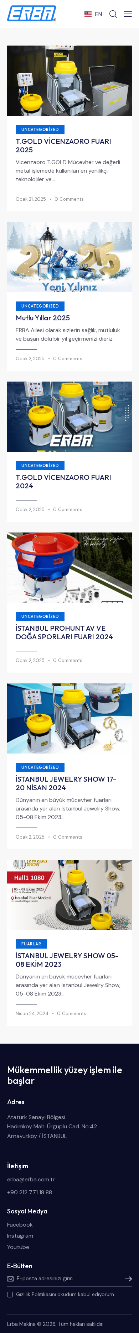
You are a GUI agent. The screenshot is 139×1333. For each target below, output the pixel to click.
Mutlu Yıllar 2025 (43, 318)
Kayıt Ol (126, 1279)
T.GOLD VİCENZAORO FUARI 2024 (63, 481)
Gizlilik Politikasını (36, 1294)
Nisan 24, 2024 (32, 1014)
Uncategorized (40, 129)
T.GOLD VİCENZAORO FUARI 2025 (63, 145)
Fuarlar (31, 943)
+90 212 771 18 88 (29, 1192)
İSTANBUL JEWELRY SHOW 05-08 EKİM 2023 (67, 960)
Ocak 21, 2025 (31, 199)
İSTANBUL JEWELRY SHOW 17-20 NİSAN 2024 (66, 783)
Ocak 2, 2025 (30, 359)
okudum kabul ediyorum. (65, 1294)
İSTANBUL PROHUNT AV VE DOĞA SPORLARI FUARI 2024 (64, 632)
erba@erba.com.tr (31, 1179)
